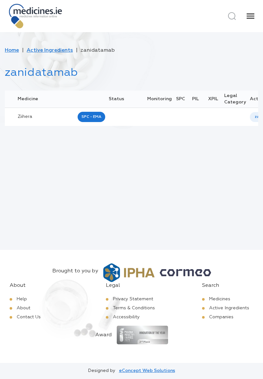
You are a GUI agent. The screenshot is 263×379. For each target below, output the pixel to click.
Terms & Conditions (134, 308)
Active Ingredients (50, 50)
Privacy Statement (133, 299)
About (23, 308)
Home (12, 50)
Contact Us (29, 317)
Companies (221, 317)
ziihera (25, 116)
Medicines (219, 299)
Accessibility (126, 317)
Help (22, 299)
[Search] (232, 16)
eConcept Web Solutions (147, 370)
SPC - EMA (91, 117)
